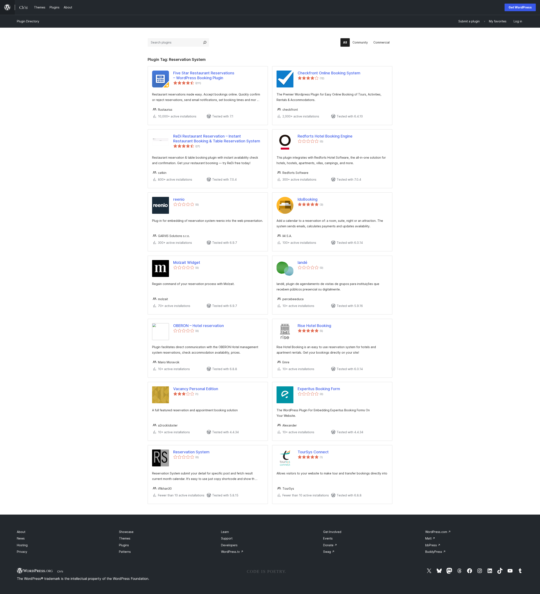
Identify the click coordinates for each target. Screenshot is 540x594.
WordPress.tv (232, 551)
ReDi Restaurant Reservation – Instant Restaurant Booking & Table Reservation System (216, 138)
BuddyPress (435, 551)
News (21, 538)
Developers (229, 545)
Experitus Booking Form (319, 389)
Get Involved (332, 532)
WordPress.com (438, 532)
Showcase (126, 532)
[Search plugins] (205, 42)
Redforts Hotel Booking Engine (325, 136)
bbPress (432, 545)
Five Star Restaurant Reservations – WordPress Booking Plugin (203, 75)
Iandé (302, 262)
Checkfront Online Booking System (329, 73)
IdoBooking (307, 199)
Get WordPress (520, 7)
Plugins (124, 545)
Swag (329, 551)
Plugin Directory (28, 21)
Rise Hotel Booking (314, 325)
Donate (330, 545)
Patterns (125, 551)
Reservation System (191, 452)
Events (328, 538)
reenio (179, 199)
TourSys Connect (313, 452)
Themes (124, 538)
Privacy (22, 551)
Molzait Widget (186, 262)
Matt (430, 538)
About (21, 532)
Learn (225, 532)
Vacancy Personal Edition (195, 389)
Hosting (22, 545)
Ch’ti (60, 571)
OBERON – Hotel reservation (198, 325)
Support (226, 538)
